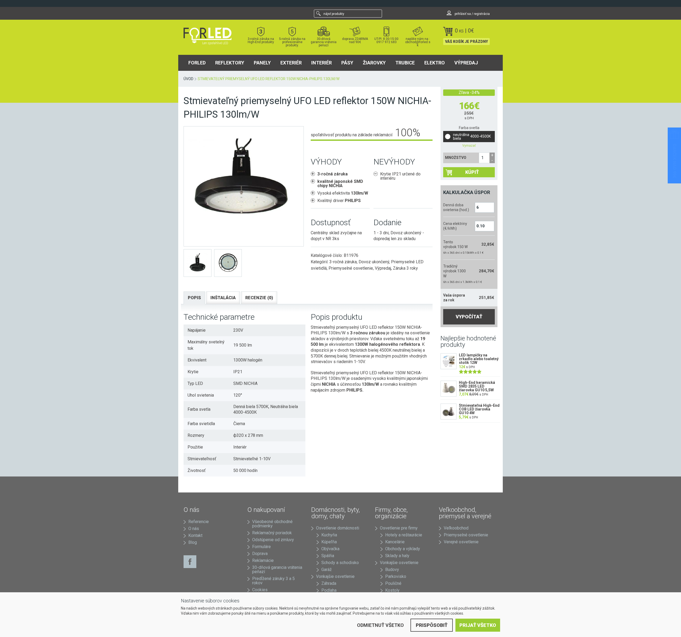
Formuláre (261, 546)
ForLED (197, 62)
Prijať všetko (477, 625)
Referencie (198, 521)
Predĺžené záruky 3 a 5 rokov (273, 580)
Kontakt (195, 535)
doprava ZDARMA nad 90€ (355, 40)
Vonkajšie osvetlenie (335, 576)
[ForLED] (210, 35)
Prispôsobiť (431, 625)
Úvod (188, 79)
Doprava (260, 553)
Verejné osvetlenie (461, 541)
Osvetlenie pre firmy (399, 528)
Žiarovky (374, 62)
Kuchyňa (329, 534)
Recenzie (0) (259, 297)
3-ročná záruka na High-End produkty (261, 40)
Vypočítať (469, 316)
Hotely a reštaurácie (403, 534)
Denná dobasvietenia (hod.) (456, 207)
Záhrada (328, 583)
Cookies (260, 589)
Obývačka (330, 548)
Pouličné (393, 583)
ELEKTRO (434, 62)
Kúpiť (472, 172)
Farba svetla (469, 128)
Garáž (326, 569)
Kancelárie (395, 541)
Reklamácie (263, 560)
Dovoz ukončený (374, 261)
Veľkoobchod (456, 528)
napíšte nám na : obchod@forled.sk (417, 42)
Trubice (405, 62)
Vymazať (469, 145)
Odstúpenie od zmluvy (273, 539)
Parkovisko (395, 576)
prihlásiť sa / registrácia (472, 14)
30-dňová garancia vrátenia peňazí (324, 42)
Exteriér (291, 62)
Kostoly (392, 590)
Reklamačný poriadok (272, 532)
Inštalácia (223, 297)
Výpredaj (466, 62)
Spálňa (327, 555)
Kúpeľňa (329, 541)
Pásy (347, 62)
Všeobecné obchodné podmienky (272, 523)
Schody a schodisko (340, 562)
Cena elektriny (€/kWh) (455, 226)
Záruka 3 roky (405, 268)
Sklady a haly (397, 555)
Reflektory (229, 62)
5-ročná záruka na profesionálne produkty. (292, 42)
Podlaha (329, 590)
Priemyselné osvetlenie (351, 268)
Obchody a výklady (402, 548)
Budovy (392, 569)
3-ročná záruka (343, 261)
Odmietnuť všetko (380, 625)
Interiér (321, 62)
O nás (193, 528)
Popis (194, 297)
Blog (192, 542)
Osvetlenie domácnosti (337, 528)
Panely (262, 62)
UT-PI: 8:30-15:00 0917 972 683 (386, 40)
